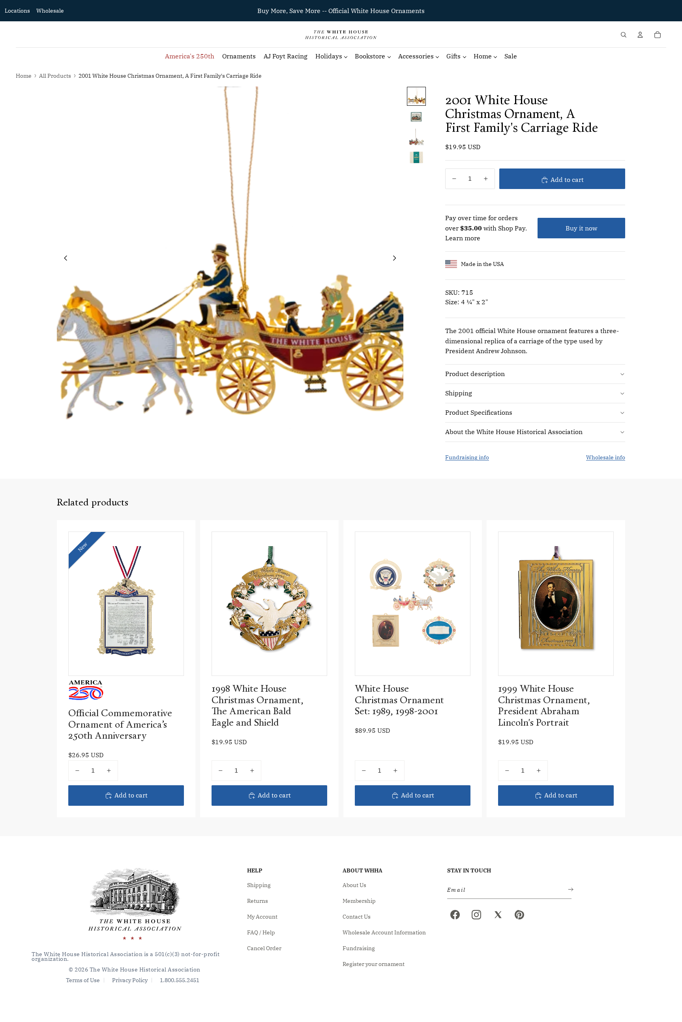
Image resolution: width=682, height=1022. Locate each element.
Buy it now (581, 228)
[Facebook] (455, 915)
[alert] (507, 890)
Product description (475, 374)
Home (24, 75)
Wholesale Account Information (384, 932)
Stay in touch (469, 870)
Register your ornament (374, 964)
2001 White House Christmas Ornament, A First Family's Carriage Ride (170, 75)
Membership (359, 900)
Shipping (458, 393)
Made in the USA (482, 264)
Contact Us (357, 916)
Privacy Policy (130, 980)
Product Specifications (478, 412)
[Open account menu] (640, 34)
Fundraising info (467, 457)
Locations (17, 10)
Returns (257, 900)
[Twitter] (498, 915)
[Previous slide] (63, 259)
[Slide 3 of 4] (416, 137)
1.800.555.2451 (179, 980)
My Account (262, 916)
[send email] (569, 890)
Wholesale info (605, 457)
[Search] (623, 34)
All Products (55, 75)
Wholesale (50, 10)
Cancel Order (264, 948)
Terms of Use (83, 980)
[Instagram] (476, 915)
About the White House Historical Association (514, 432)
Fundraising (359, 948)
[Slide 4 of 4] (416, 158)
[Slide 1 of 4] (416, 96)
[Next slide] (396, 259)
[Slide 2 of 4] (416, 116)
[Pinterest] (519, 915)
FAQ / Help (261, 932)
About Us (354, 885)
